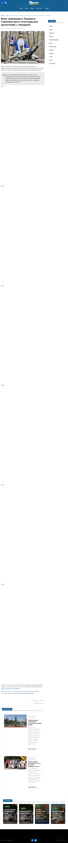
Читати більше (32, 749)
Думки (32, 8)
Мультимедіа (53, 46)
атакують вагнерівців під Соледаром (10, 688)
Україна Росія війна (39, 703)
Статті (51, 56)
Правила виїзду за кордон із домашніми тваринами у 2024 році (58, 815)
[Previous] (62, 801)
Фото (6, 28)
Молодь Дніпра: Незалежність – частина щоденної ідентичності (26, 815)
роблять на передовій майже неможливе (23, 693)
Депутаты (52, 33)
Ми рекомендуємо (54, 39)
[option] (10, 814)
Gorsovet (39, 70)
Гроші (26, 8)
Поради (47, 8)
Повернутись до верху (61, 840)
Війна (21, 8)
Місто (51, 43)
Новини (8, 15)
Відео (51, 26)
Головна (3, 15)
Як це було (39, 8)
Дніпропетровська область (37, 700)
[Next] (64, 801)
